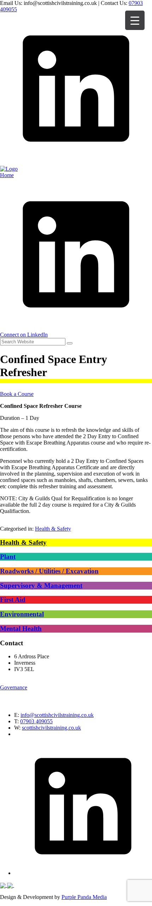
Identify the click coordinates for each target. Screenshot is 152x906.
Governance (13, 687)
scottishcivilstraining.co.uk (51, 728)
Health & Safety (53, 529)
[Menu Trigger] (135, 20)
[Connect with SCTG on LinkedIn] (76, 162)
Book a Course (17, 394)
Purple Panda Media (84, 897)
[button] (69, 343)
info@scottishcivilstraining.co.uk (57, 715)
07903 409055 (36, 721)
